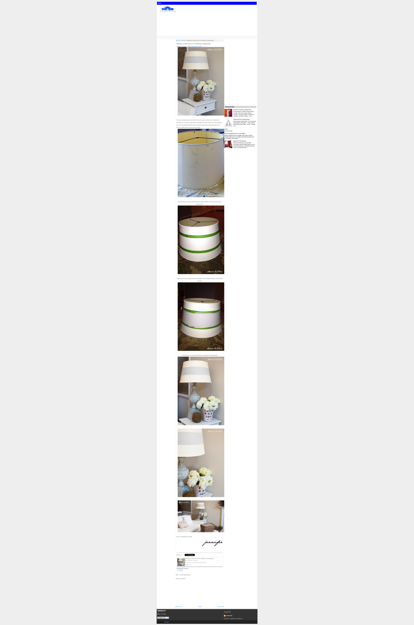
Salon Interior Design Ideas (241, 119)
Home (159, 3)
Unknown (229, 615)
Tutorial (183, 40)
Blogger (166, 622)
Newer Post (178, 606)
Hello (226, 129)
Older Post (221, 606)
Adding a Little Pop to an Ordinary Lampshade (193, 44)
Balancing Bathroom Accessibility (234, 133)
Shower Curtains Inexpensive (242, 109)
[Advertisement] (218, 20)
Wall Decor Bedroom (239, 141)
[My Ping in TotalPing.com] (161, 611)
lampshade (194, 46)
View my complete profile (233, 618)
